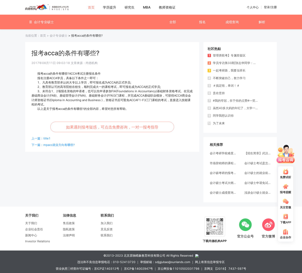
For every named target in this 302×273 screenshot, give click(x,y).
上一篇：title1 (41, 138)
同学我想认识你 (221, 115)
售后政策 (69, 223)
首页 (37, 35)
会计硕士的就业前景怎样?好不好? (257, 173)
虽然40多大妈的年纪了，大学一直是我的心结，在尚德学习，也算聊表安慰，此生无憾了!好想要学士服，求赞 (233, 108)
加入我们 (107, 223)
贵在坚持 (216, 93)
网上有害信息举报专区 (210, 262)
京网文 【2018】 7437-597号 (225, 268)
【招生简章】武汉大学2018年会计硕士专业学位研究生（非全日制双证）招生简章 (257, 153)
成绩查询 (232, 22)
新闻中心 (31, 235)
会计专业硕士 (58, 35)
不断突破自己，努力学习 (227, 78)
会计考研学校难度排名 (223, 153)
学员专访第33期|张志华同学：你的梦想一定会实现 (233, 63)
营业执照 (62, 268)
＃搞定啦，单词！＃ (224, 85)
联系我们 (107, 235)
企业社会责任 (34, 229)
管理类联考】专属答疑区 (227, 55)
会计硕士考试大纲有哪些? (223, 183)
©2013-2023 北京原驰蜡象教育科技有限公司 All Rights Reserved (148, 255)
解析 (262, 22)
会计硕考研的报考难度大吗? (223, 173)
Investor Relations (37, 241)
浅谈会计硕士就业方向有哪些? (257, 192)
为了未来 (216, 123)
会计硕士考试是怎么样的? (257, 163)
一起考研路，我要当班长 (227, 70)
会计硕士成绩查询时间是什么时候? (223, 192)
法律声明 (69, 235)
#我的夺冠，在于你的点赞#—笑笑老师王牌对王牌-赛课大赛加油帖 (233, 100)
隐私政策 (69, 229)
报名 (202, 22)
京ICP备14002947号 (138, 268)
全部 (172, 22)
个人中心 (253, 7)
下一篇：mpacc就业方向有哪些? (53, 145)
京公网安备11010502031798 (178, 268)
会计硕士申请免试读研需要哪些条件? (257, 183)
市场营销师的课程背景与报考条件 (223, 163)
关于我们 (31, 223)
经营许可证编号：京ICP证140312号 (94, 268)
